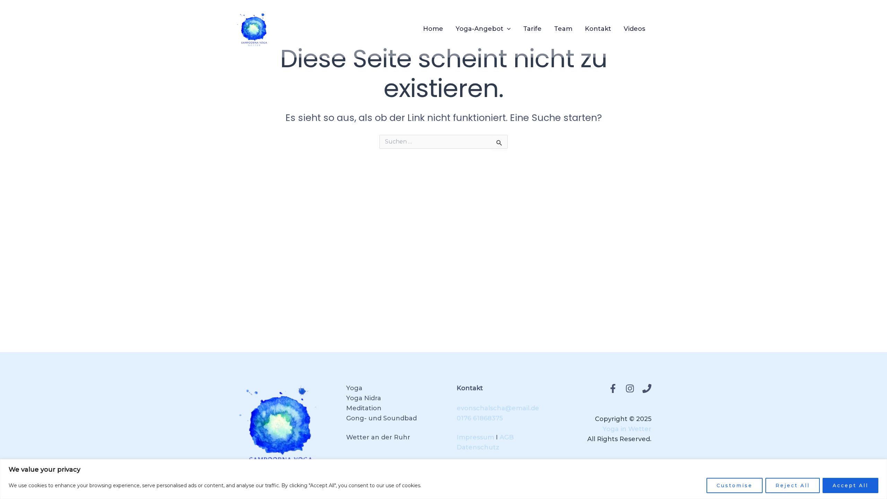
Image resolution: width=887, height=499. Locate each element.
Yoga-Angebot (479, 29)
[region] (443, 479)
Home (433, 29)
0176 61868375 (480, 418)
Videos (634, 29)
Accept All (850, 485)
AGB (507, 437)
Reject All (792, 485)
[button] (507, 29)
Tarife (532, 29)
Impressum (475, 437)
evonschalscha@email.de (498, 408)
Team (563, 29)
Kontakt (598, 29)
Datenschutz (478, 447)
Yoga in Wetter (627, 429)
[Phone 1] (646, 388)
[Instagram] (629, 388)
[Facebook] (612, 388)
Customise (735, 485)
